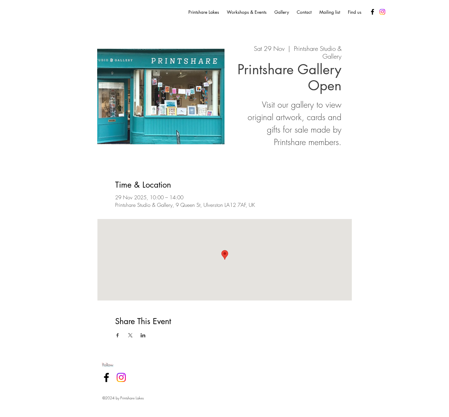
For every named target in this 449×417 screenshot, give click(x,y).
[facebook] (372, 12)
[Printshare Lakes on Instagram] (382, 12)
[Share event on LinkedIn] (143, 335)
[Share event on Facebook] (117, 335)
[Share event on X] (130, 335)
